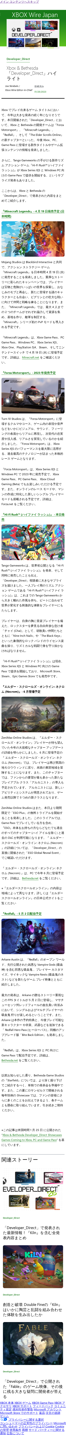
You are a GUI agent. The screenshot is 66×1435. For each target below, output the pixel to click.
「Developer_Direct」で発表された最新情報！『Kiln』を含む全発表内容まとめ (31, 1232)
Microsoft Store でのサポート (19, 1413)
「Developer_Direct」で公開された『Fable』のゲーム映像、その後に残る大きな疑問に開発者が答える (33, 1389)
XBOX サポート (22, 1406)
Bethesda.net (30, 878)
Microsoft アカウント (48, 1409)
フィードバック (43, 1406)
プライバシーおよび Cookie (36, 1426)
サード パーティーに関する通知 (32, 1431)
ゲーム (4, 1416)
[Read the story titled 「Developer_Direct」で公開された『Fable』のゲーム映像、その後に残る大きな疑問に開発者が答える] (33, 1343)
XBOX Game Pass (43, 1403)
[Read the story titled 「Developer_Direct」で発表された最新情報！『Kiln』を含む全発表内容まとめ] (33, 1189)
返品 (42, 1413)
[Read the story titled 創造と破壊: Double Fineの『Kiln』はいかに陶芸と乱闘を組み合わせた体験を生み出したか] (33, 1266)
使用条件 (15, 1430)
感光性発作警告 (22, 1409)
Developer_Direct (18, 59)
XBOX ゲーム (22, 1403)
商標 (25, 1430)
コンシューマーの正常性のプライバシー (26, 1423)
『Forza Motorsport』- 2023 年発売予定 (28, 373)
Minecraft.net (30, 357)
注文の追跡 (53, 1413)
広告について (15, 1433)
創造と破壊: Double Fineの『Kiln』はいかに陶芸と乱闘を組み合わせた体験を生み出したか (32, 1309)
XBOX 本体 (7, 1403)
